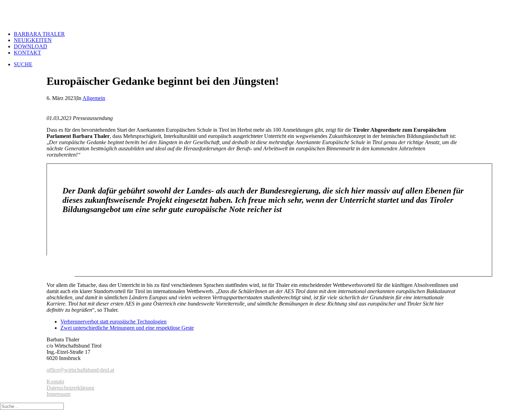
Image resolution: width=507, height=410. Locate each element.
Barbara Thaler (39, 34)
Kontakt (27, 53)
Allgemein (93, 98)
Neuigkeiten (33, 40)
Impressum (58, 394)
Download (30, 46)
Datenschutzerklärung (70, 388)
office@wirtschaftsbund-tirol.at (80, 370)
